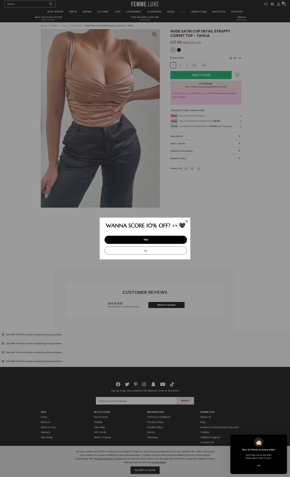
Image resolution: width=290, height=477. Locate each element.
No (145, 250)
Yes (145, 239)
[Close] (186, 221)
